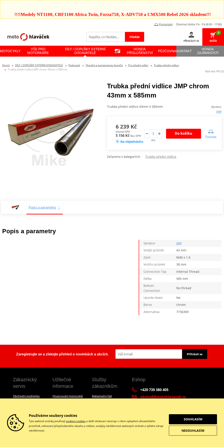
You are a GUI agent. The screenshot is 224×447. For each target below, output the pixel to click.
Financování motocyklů (67, 396)
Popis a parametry (42, 207)
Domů (6, 65)
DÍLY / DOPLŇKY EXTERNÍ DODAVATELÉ (39, 65)
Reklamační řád (102, 396)
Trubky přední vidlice (166, 65)
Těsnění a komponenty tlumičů (104, 65)
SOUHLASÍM (193, 419)
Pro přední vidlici (138, 65)
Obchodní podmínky (26, 396)
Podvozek (74, 65)
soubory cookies (76, 421)
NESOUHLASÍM (193, 430)
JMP (219, 112)
